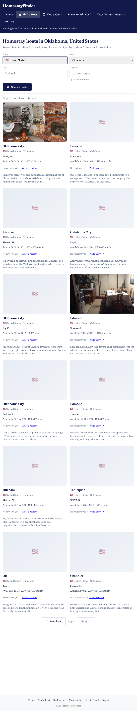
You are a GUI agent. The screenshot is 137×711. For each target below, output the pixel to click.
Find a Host (29, 14)
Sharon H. (76, 156)
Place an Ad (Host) (79, 14)
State (72, 54)
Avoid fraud (92, 700)
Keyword (74, 67)
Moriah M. (9, 500)
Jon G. (6, 586)
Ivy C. (6, 328)
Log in (13, 21)
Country (7, 54)
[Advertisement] (68, 654)
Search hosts (19, 87)
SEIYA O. (75, 500)
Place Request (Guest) (111, 14)
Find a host (43, 700)
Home (9, 14)
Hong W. (8, 156)
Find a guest (59, 700)
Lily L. (74, 242)
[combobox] (35, 73)
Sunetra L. (76, 328)
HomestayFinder (19, 5)
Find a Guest (55, 14)
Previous (55, 621)
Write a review (29, 168)
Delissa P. (8, 414)
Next (84, 621)
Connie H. (76, 586)
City (5, 67)
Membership (76, 700)
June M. (74, 414)
